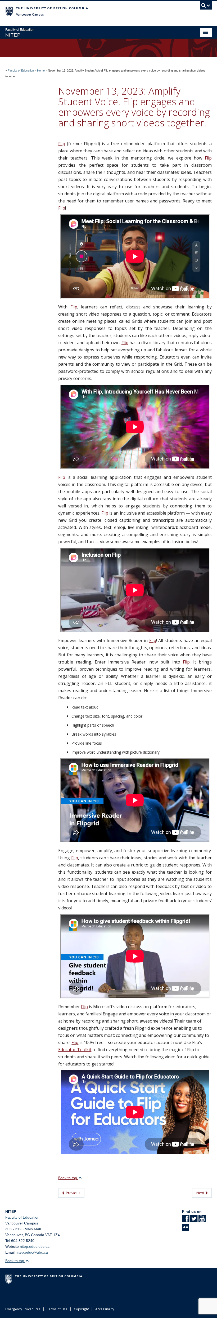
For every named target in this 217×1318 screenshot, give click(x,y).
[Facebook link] (185, 1220)
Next (200, 1192)
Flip (61, 144)
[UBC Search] (206, 6)
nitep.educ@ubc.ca (32, 1252)
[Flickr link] (185, 1229)
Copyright (81, 1309)
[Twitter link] (193, 1220)
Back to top (68, 1178)
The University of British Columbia (93, 11)
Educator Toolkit (74, 1049)
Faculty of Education (21, 70)
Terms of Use (57, 1309)
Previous (72, 1192)
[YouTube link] (202, 1220)
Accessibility (104, 1309)
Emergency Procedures (22, 1309)
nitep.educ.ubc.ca (34, 1246)
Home (41, 70)
